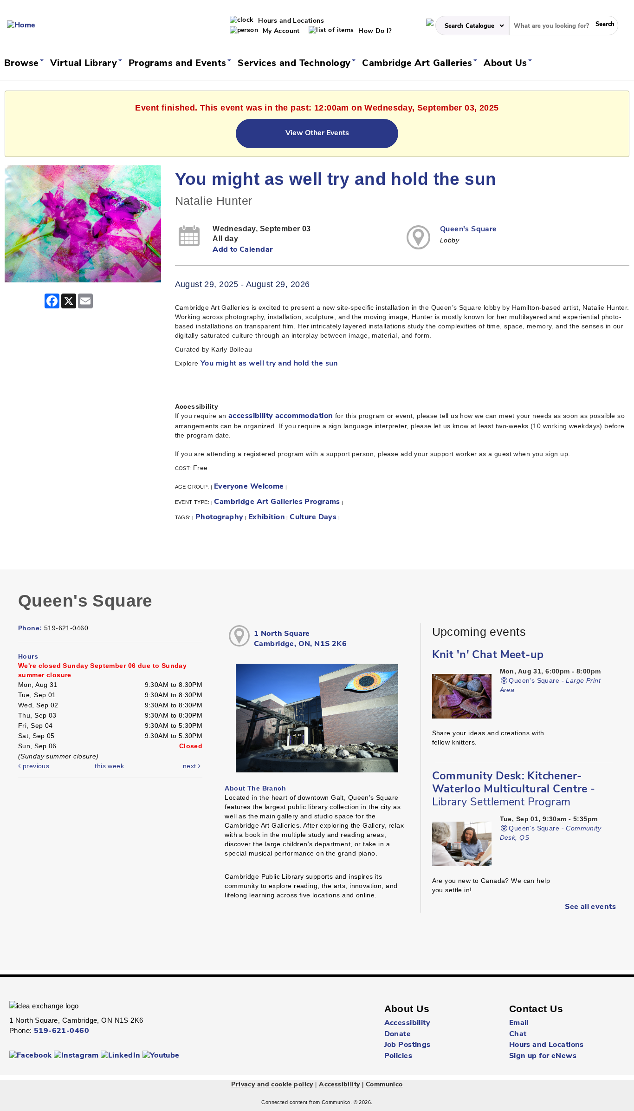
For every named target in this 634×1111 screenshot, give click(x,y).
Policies (398, 1056)
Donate (397, 1034)
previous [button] (34, 766)
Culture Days (313, 517)
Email (519, 1023)
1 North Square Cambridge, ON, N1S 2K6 (300, 639)
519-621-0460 (61, 1031)
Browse (23, 63)
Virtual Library (85, 63)
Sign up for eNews (542, 1056)
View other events (317, 133)
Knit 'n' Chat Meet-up (488, 655)
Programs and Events (179, 63)
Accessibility (407, 1023)
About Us (507, 63)
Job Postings (407, 1045)
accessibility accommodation (280, 416)
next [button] (190, 766)
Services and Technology (296, 63)
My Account (280, 31)
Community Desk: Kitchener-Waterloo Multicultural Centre (513, 789)
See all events (590, 907)
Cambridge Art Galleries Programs (277, 502)
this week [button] (109, 766)
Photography (219, 517)
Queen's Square (468, 229)
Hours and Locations (290, 21)
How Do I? (374, 31)
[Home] (21, 25)
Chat (518, 1034)
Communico (384, 1084)
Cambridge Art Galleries (418, 63)
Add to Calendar (242, 250)
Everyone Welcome (249, 486)
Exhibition (266, 517)
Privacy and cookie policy (272, 1084)
